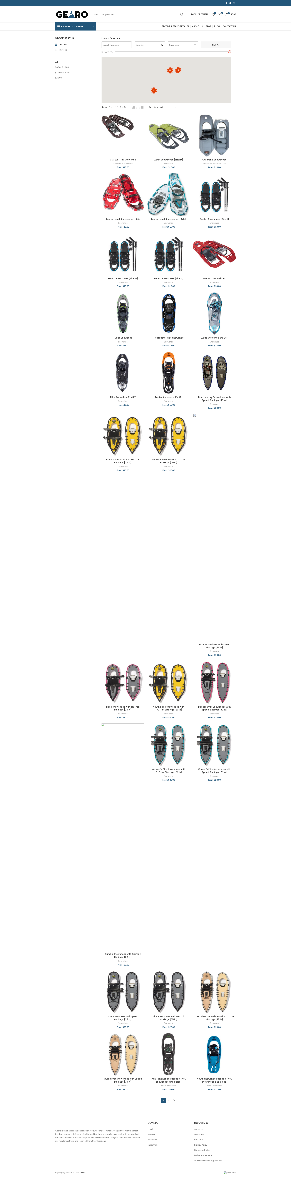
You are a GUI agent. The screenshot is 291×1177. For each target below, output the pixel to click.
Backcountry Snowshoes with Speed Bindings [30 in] (214, 399)
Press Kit (198, 1139)
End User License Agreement (208, 1160)
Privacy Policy (200, 1144)
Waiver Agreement (203, 1155)
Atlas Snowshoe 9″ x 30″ (123, 397)
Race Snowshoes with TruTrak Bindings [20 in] (122, 461)
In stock (63, 49)
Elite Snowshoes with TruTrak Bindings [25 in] (169, 1018)
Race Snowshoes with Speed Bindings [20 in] (214, 646)
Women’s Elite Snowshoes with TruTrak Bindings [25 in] (168, 771)
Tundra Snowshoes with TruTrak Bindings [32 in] (123, 955)
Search (216, 45)
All (56, 62)
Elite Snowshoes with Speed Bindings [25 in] (123, 1018)
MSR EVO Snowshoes (214, 278)
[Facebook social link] (226, 3)
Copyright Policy (202, 1150)
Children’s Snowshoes (214, 159)
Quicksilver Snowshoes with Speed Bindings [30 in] (123, 1080)
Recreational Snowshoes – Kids (123, 219)
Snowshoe (118, 163)
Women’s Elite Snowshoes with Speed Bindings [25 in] (214, 771)
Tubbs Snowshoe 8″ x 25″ (168, 397)
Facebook (152, 1139)
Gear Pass (199, 1134)
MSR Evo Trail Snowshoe (123, 159)
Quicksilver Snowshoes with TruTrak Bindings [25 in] (214, 1018)
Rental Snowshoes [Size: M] (123, 278)
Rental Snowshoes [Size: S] (168, 278)
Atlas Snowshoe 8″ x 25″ (214, 337)
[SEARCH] (182, 14)
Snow (163, 1085)
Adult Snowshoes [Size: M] (168, 159)
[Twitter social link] (230, 3)
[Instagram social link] (234, 3)
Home (105, 38)
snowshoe (128, 163)
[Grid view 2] (133, 107)
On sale (63, 44)
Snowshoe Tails (219, 163)
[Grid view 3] (138, 107)
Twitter (151, 1134)
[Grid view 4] (142, 107)
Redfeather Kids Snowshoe (169, 337)
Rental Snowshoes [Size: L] (214, 219)
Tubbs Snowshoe (122, 337)
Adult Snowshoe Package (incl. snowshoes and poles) (169, 1080)
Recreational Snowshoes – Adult (169, 219)
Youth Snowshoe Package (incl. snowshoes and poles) (214, 1080)
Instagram (152, 1144)
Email (150, 1129)
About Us (198, 1129)
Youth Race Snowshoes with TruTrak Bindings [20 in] (168, 708)
